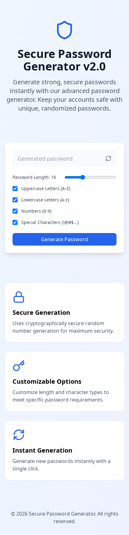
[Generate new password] (108, 158)
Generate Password (64, 239)
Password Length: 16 (34, 177)
